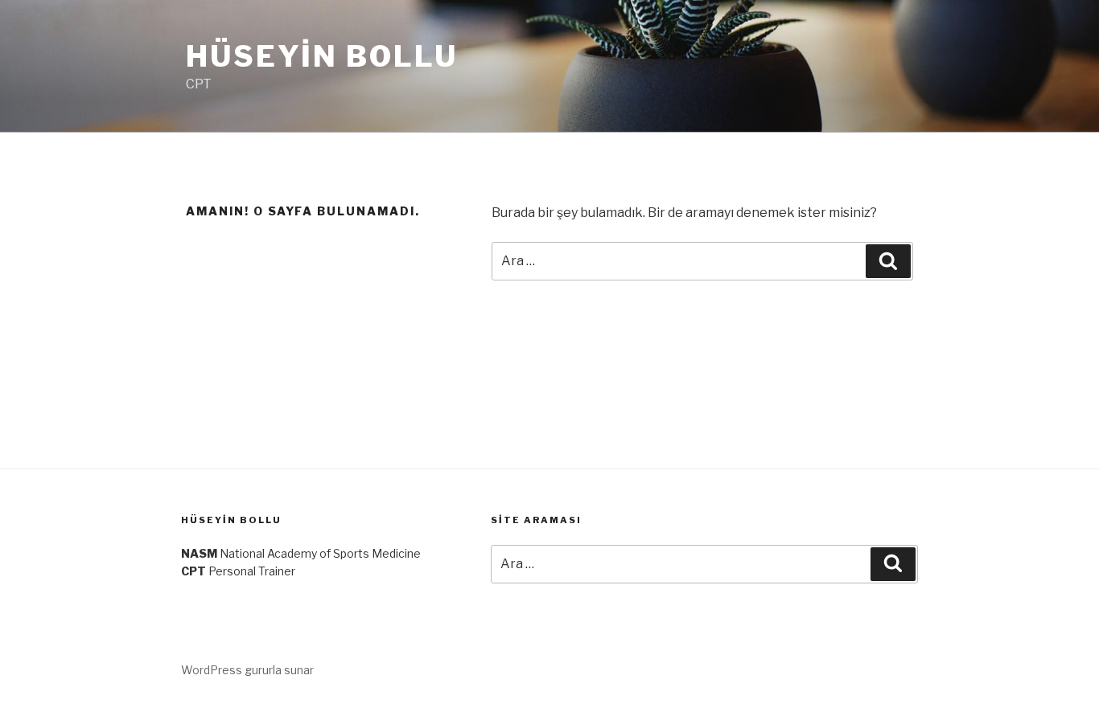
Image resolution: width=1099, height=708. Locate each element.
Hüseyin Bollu (321, 56)
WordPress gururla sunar (247, 670)
